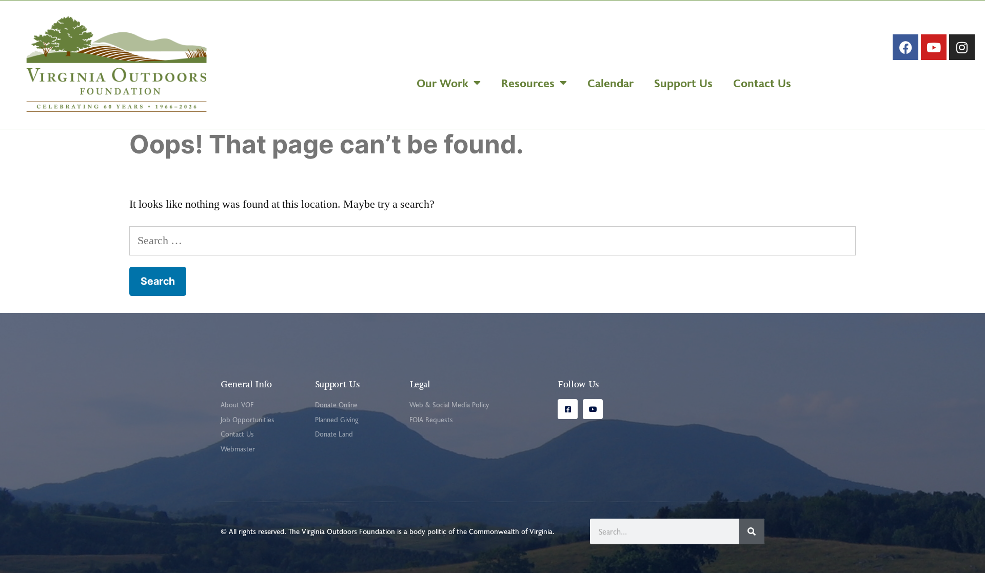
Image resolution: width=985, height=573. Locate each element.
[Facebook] (905, 47)
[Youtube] (934, 47)
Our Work (442, 82)
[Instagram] (962, 47)
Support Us (683, 82)
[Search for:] (492, 240)
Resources (528, 82)
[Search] (751, 531)
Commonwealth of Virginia (511, 531)
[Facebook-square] (568, 409)
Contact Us (762, 82)
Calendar (610, 82)
